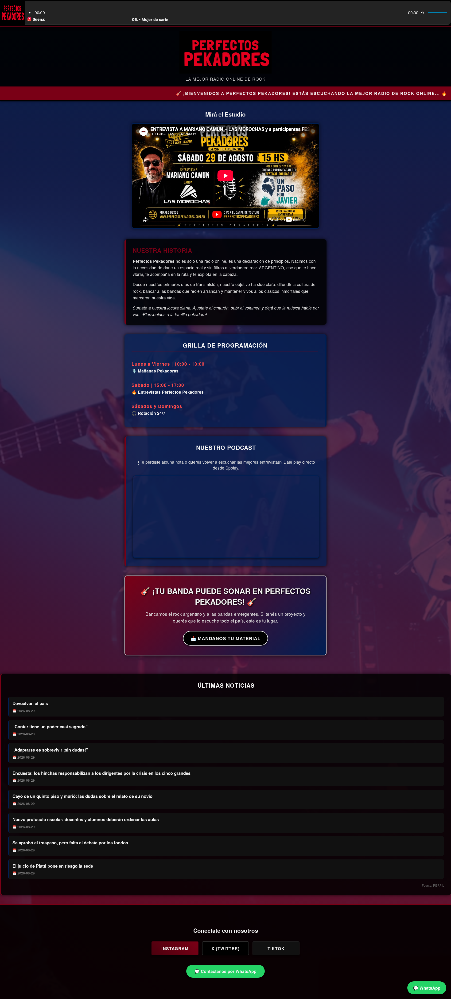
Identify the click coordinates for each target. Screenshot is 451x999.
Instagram (175, 948)
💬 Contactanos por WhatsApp (225, 971)
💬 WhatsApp (426, 988)
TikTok (276, 948)
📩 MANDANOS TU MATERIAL (225, 638)
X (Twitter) (225, 948)
